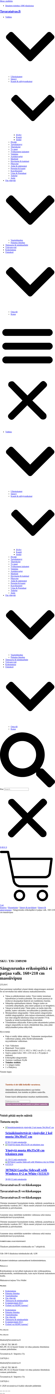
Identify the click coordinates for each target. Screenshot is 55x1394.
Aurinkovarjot (17, 156)
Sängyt (14, 79)
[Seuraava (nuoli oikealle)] (4, 1393)
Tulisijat (14, 176)
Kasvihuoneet (16, 171)
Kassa (13, 314)
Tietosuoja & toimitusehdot (16, 245)
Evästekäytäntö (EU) (14, 1303)
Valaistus (14, 154)
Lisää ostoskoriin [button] (19, 1142)
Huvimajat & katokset (20, 161)
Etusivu (3, 907)
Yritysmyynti (10, 247)
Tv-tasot (14, 149)
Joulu (13, 178)
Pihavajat (14, 164)
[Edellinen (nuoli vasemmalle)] (1, 1393)
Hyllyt (18, 135)
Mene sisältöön (6, 1)
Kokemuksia (10, 250)
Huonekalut (13, 907)
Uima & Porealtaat (18, 173)
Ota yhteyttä (10, 1298)
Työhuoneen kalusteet (20, 152)
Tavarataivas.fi (10, 11)
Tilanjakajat (15, 147)
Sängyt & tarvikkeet (27, 907)
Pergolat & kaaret (18, 168)
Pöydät (14, 142)
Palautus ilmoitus (18, 242)
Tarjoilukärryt (16, 144)
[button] (27, 373)
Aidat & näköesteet (19, 166)
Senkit (18, 140)
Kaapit (19, 137)
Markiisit (14, 159)
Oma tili (14, 312)
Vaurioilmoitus (17, 240)
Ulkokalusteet (16, 76)
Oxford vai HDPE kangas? (16, 1305)
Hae (1, 789)
